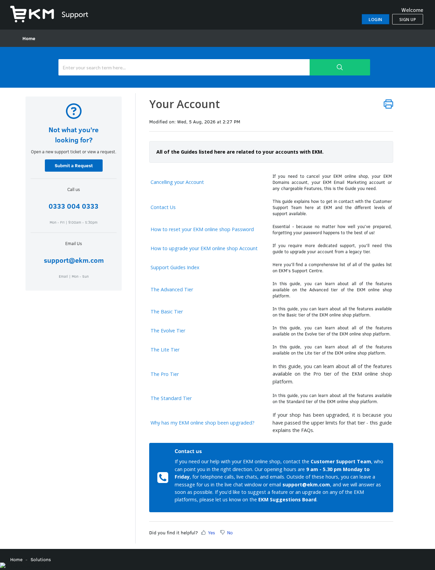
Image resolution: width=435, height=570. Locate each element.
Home (28, 38)
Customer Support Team (341, 461)
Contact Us (163, 207)
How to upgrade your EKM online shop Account (204, 248)
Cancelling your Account (177, 182)
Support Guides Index (175, 267)
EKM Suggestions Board (287, 499)
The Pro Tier (165, 374)
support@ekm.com (74, 259)
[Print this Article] (388, 104)
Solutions (41, 559)
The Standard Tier (171, 398)
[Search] (340, 67)
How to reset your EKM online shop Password (202, 229)
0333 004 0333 (74, 205)
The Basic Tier (167, 311)
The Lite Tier (165, 349)
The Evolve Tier (168, 330)
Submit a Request (74, 165)
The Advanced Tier (172, 289)
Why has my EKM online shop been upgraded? (203, 422)
